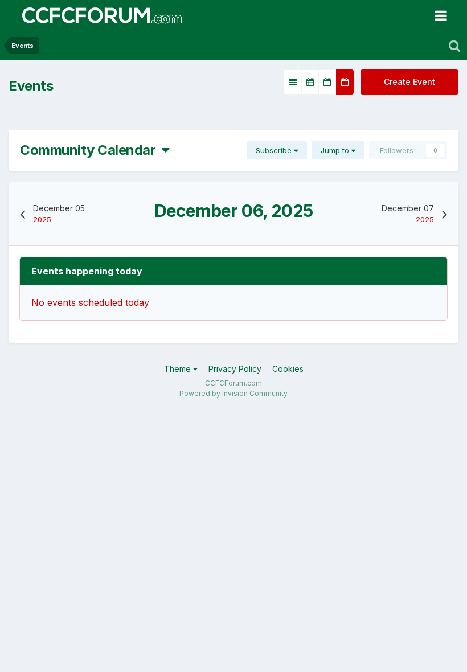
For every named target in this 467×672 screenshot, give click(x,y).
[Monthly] (310, 82)
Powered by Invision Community (233, 393)
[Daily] (345, 82)
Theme (178, 369)
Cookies (288, 369)
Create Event (409, 82)
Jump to (336, 150)
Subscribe (275, 150)
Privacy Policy (234, 369)
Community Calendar (91, 150)
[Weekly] (327, 82)
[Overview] (293, 82)
